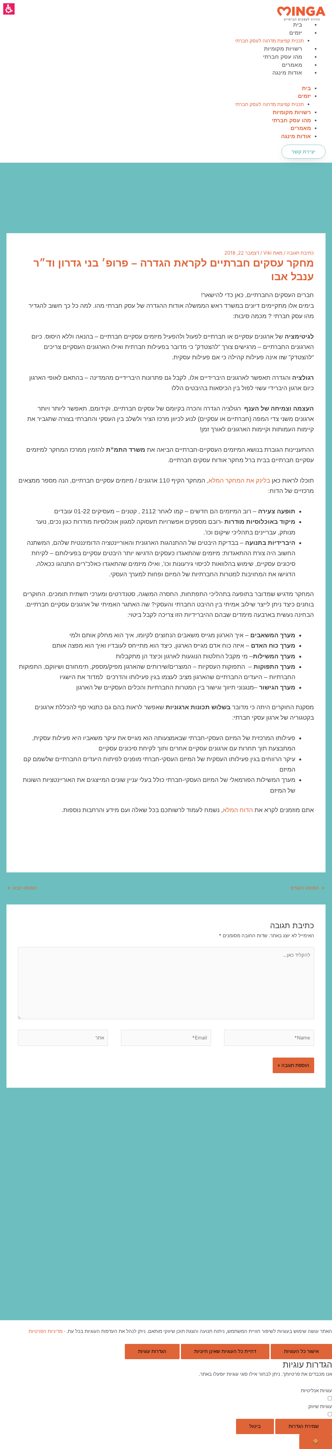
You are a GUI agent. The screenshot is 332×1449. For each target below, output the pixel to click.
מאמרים (292, 65)
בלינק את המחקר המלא (239, 480)
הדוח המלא (238, 810)
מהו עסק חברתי (282, 57)
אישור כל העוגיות (301, 1351)
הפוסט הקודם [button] (307, 888)
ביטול (255, 1426)
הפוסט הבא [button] (22, 888)
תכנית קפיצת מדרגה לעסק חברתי (269, 40)
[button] (9, 9)
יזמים (295, 33)
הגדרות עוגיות (152, 1351)
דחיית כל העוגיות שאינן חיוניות (225, 1351)
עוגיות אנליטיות (316, 1390)
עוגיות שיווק (320, 1406)
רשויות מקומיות (283, 49)
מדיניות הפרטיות (46, 1331)
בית (297, 25)
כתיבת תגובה (300, 253)
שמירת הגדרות (304, 1426)
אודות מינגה (287, 73)
